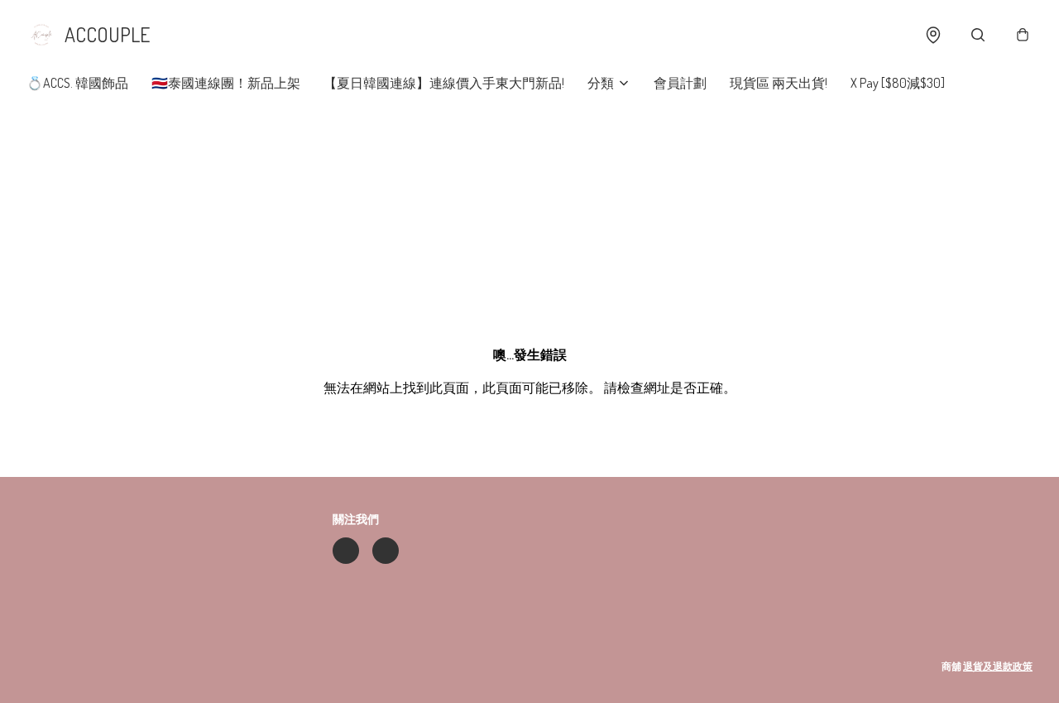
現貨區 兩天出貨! (778, 83)
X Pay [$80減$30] (898, 83)
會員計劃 (680, 83)
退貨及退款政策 (998, 666)
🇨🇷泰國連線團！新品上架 (225, 83)
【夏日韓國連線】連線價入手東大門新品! (443, 83)
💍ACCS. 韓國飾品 (77, 83)
